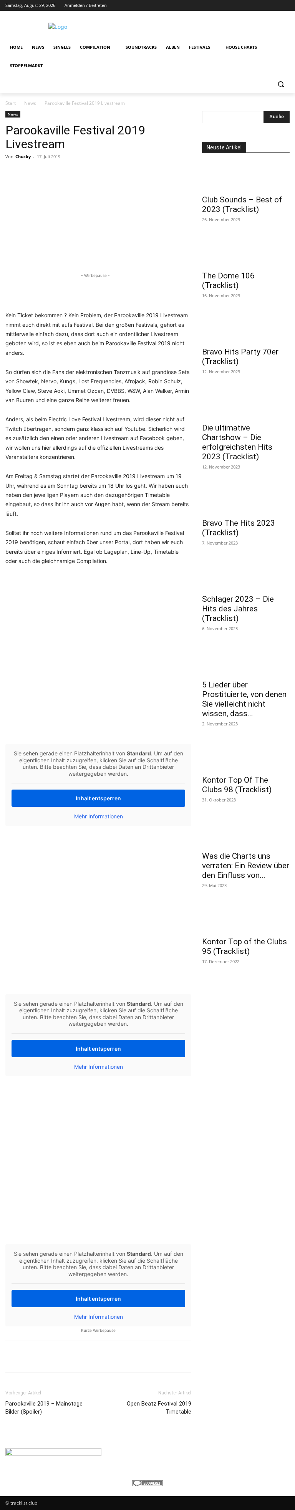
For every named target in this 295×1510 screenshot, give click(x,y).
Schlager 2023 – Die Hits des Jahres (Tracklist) (238, 608)
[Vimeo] (274, 5)
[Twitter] (264, 5)
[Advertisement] (200, 25)
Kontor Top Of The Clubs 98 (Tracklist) (237, 784)
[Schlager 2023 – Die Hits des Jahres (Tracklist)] (246, 576)
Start (10, 103)
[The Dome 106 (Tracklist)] (246, 252)
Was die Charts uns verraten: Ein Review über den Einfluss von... (245, 865)
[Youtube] (285, 5)
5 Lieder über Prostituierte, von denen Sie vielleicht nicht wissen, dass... (244, 699)
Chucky (23, 156)
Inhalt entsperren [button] (98, 798)
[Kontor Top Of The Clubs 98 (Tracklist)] (246, 756)
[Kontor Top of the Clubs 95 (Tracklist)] (246, 918)
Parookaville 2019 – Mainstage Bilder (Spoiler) (44, 1407)
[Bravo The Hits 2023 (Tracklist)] (246, 500)
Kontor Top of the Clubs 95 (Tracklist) (244, 946)
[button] (281, 84)
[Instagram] (253, 5)
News (30, 103)
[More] (253, 1356)
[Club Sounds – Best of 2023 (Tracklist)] (246, 176)
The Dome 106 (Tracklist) (228, 280)
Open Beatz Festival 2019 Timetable (159, 1407)
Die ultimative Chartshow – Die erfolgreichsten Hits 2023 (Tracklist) (237, 442)
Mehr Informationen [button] (98, 816)
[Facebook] (242, 5)
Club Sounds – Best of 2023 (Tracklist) (242, 204)
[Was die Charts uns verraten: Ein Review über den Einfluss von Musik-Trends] (246, 833)
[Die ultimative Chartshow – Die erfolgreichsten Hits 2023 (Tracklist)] (246, 404)
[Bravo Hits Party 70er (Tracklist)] (246, 328)
